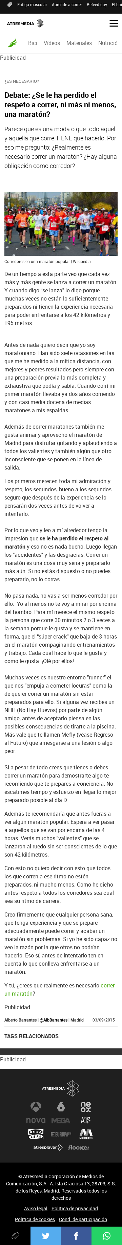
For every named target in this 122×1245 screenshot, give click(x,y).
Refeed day (97, 4)
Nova (36, 1121)
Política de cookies (35, 1219)
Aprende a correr (67, 4)
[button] (111, 23)
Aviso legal (35, 1208)
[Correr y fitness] (12, 42)
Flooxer (78, 1148)
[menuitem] (32, 43)
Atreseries (86, 1121)
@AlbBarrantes (53, 1020)
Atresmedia (61, 1088)
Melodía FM (86, 1134)
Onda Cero (36, 1134)
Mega (61, 1121)
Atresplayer (48, 1148)
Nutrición (109, 43)
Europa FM (61, 1134)
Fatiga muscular (32, 4)
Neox (86, 1107)
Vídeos (52, 43)
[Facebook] (76, 1236)
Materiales (79, 43)
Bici (32, 43)
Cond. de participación (83, 1219)
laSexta (61, 1107)
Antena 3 (36, 1107)
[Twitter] (45, 1236)
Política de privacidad (75, 1208)
